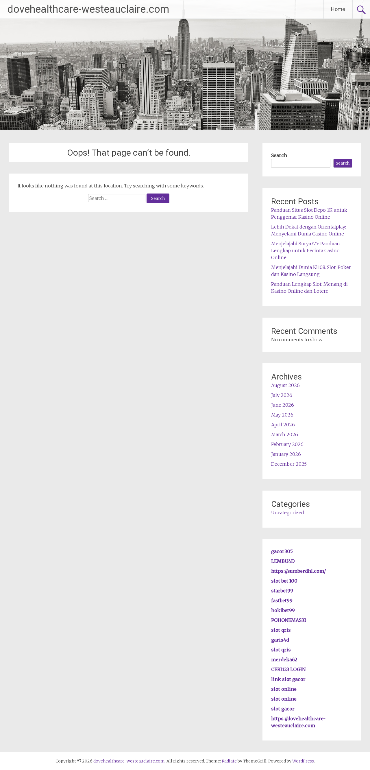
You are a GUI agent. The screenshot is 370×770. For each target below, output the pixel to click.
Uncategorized (287, 512)
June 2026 (282, 405)
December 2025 (289, 464)
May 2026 (282, 415)
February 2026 (287, 444)
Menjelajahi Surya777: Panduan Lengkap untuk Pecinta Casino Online (305, 250)
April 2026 (283, 425)
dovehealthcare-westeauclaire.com (88, 9)
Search (279, 155)
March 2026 (284, 434)
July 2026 (281, 395)
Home (338, 9)
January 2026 (286, 454)
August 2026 (285, 385)
